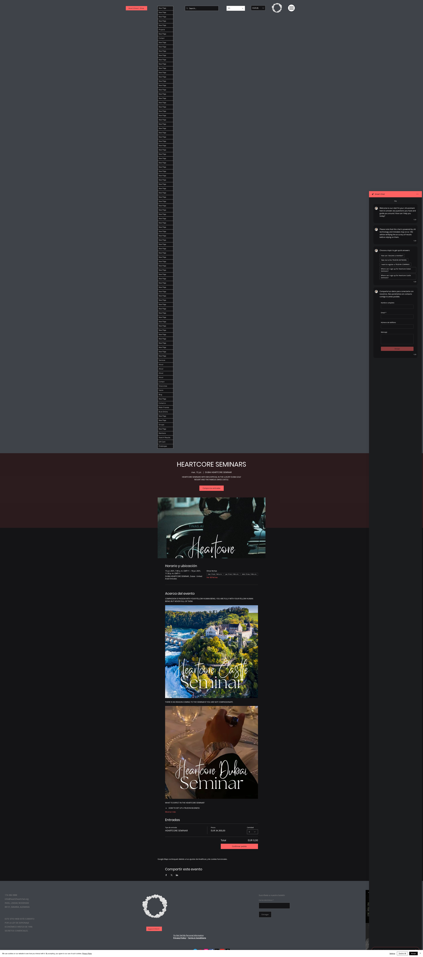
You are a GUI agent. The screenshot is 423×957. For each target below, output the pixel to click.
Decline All (402, 953)
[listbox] (258, 8)
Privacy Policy (179, 938)
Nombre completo (387, 303)
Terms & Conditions (197, 938)
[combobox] (252, 832)
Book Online (163, 412)
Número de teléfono (388, 322)
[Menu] (291, 8)
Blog (160, 395)
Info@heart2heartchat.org (17, 899)
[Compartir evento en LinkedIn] (177, 875)
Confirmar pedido (239, 846)
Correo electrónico (265, 900)
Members (162, 433)
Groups (161, 425)
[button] (258, 8)
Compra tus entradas (211, 488)
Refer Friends (164, 407)
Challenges (163, 446)
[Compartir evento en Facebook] (166, 875)
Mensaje (384, 332)
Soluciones (163, 386)
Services (162, 360)
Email (383, 313)
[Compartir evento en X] (172, 875)
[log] (395, 571)
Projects (162, 30)
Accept (413, 953)
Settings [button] (392, 953)
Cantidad (250, 827)
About (161, 365)
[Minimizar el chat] (417, 194)
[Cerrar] (420, 953)
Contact (161, 38)
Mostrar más (170, 812)
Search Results (164, 438)
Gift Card (162, 442)
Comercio (162, 403)
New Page (162, 8)
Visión (161, 390)
